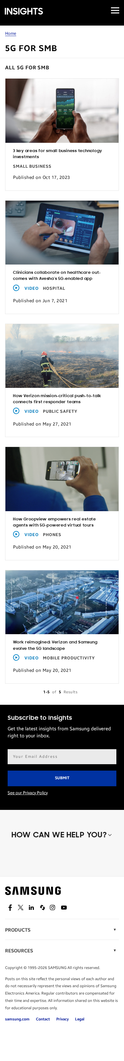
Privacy (62, 1019)
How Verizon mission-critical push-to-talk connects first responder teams (57, 399)
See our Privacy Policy (28, 793)
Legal (79, 1019)
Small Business (32, 166)
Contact (43, 1019)
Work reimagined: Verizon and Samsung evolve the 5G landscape (55, 645)
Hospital (54, 288)
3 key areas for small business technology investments (57, 154)
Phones (52, 534)
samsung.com (17, 1019)
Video (31, 288)
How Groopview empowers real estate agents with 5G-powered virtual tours (54, 522)
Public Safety (60, 411)
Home (10, 33)
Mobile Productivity (69, 658)
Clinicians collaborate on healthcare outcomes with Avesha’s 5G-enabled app (56, 276)
